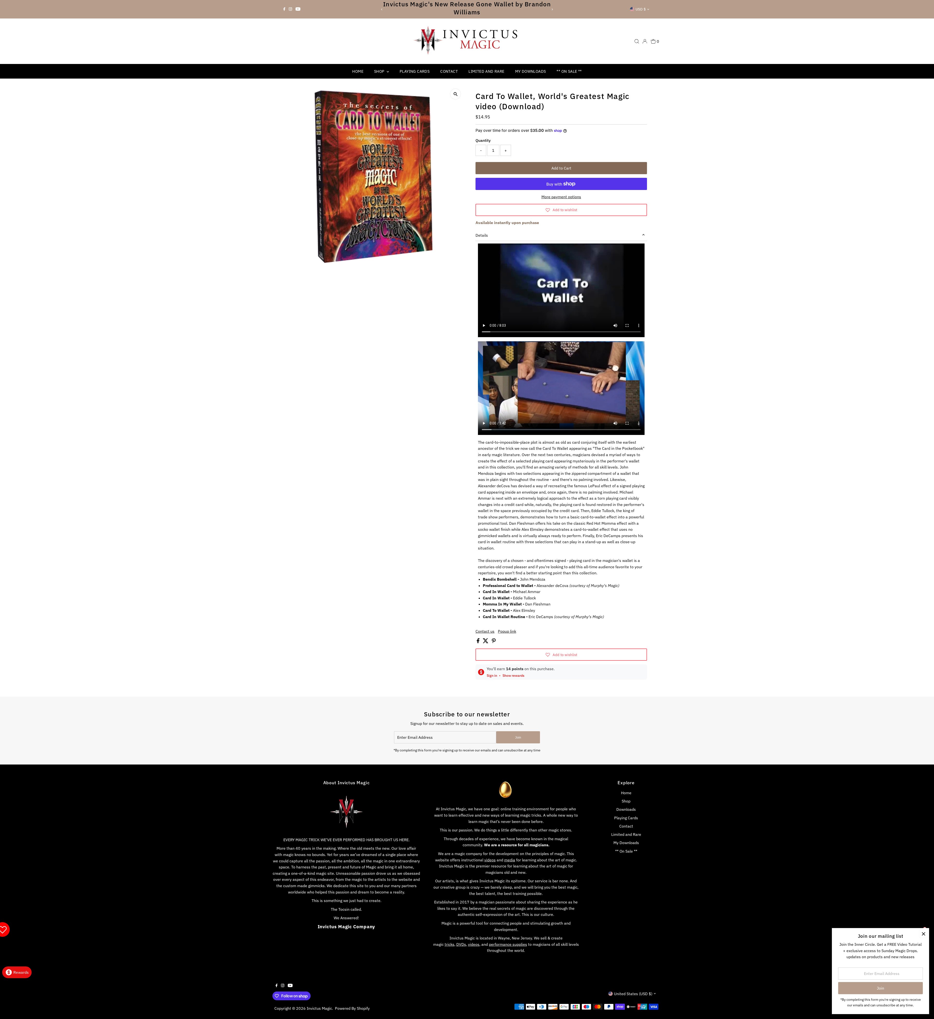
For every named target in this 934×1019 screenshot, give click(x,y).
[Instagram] (290, 9)
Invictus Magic (319, 1008)
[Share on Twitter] (486, 641)
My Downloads (530, 71)
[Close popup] (923, 933)
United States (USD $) (633, 993)
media (509, 859)
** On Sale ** (569, 71)
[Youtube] (298, 9)
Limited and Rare (486, 71)
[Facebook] (284, 9)
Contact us (485, 631)
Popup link (507, 631)
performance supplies (508, 944)
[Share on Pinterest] (494, 641)
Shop (380, 71)
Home (357, 71)
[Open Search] (637, 41)
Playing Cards (415, 71)
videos (490, 859)
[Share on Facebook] (478, 641)
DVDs (461, 944)
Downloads (626, 809)
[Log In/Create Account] (645, 41)
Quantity (483, 140)
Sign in (492, 675)
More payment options (561, 196)
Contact (449, 71)
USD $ (641, 9)
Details (482, 235)
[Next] (552, 9)
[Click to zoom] (455, 94)
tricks (449, 944)
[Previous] (381, 9)
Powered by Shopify (352, 1008)
